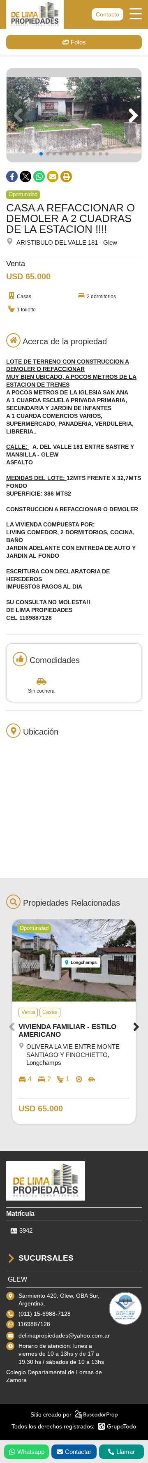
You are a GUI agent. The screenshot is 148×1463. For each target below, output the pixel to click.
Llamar (125, 1451)
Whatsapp (30, 1451)
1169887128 (34, 1324)
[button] (131, 115)
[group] (74, 115)
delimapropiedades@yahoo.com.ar (64, 1335)
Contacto (107, 14)
